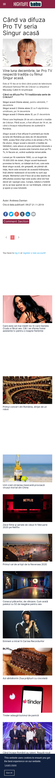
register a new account (34, 253)
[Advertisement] (25, 272)
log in (17, 253)
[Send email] (33, 215)
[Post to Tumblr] (22, 215)
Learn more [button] (11, 765)
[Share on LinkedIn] (28, 215)
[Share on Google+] (16, 215)
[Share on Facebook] (5, 215)
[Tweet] (11, 215)
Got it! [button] (9, 773)
